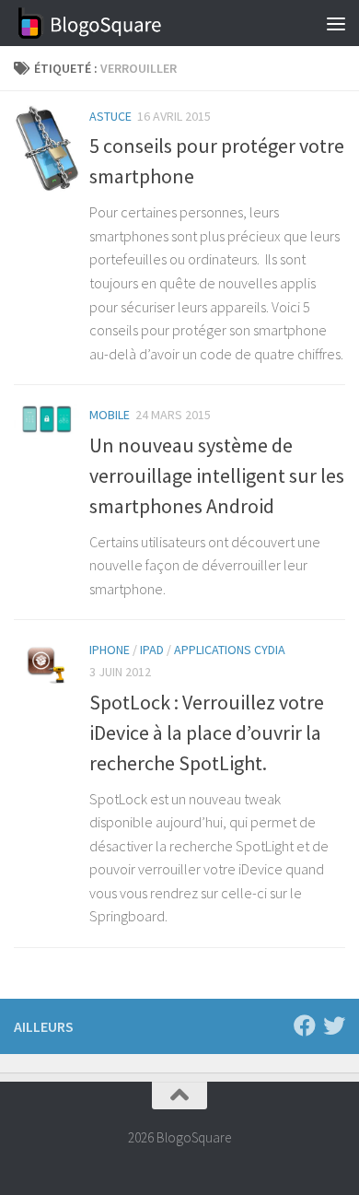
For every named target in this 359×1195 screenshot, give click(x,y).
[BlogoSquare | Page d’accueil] (115, 23)
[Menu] (336, 23)
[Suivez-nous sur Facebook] (305, 1025)
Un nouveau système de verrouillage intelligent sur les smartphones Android (216, 475)
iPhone (109, 649)
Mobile (109, 414)
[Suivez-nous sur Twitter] (334, 1025)
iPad (152, 649)
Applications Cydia (229, 649)
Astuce (110, 116)
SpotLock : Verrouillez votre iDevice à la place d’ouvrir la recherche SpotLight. (206, 732)
